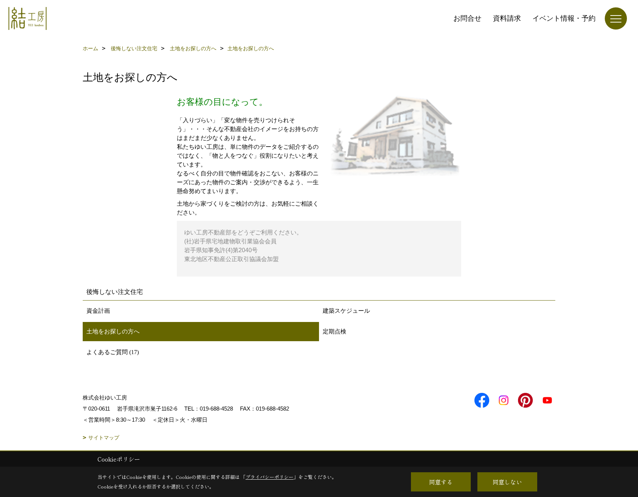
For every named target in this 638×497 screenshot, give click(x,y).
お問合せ (467, 18)
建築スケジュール (346, 311)
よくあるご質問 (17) (112, 352)
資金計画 (98, 311)
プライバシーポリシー (270, 476)
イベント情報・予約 (564, 18)
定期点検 (334, 331)
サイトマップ (103, 438)
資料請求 (507, 18)
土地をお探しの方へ (113, 331)
